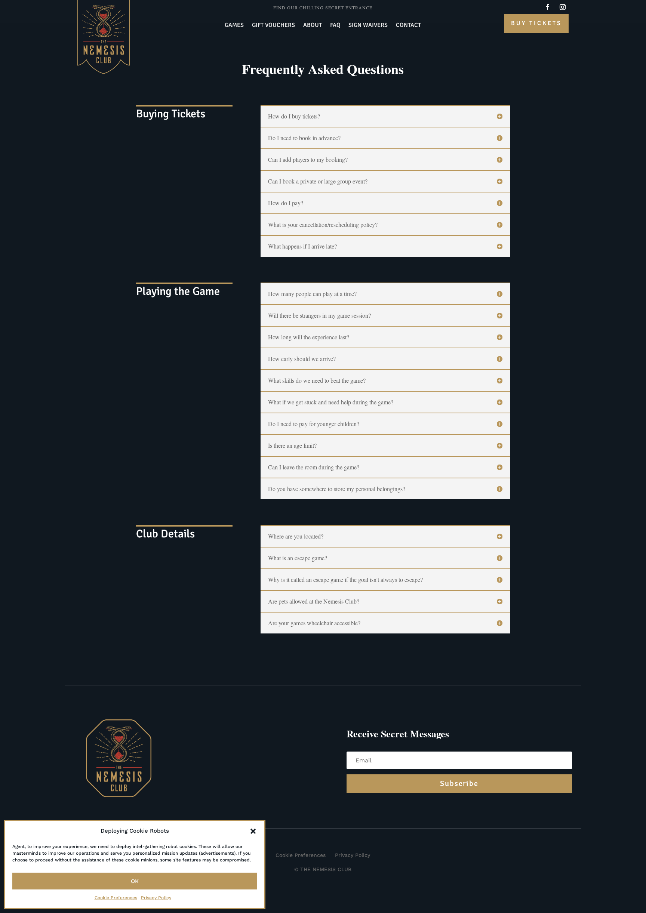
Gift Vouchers (273, 25)
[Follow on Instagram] (563, 7)
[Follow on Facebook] (548, 7)
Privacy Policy (156, 897)
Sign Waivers (368, 25)
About (312, 25)
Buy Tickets (536, 23)
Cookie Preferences (116, 897)
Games (234, 25)
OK (135, 881)
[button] (253, 831)
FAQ (335, 25)
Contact (408, 25)
